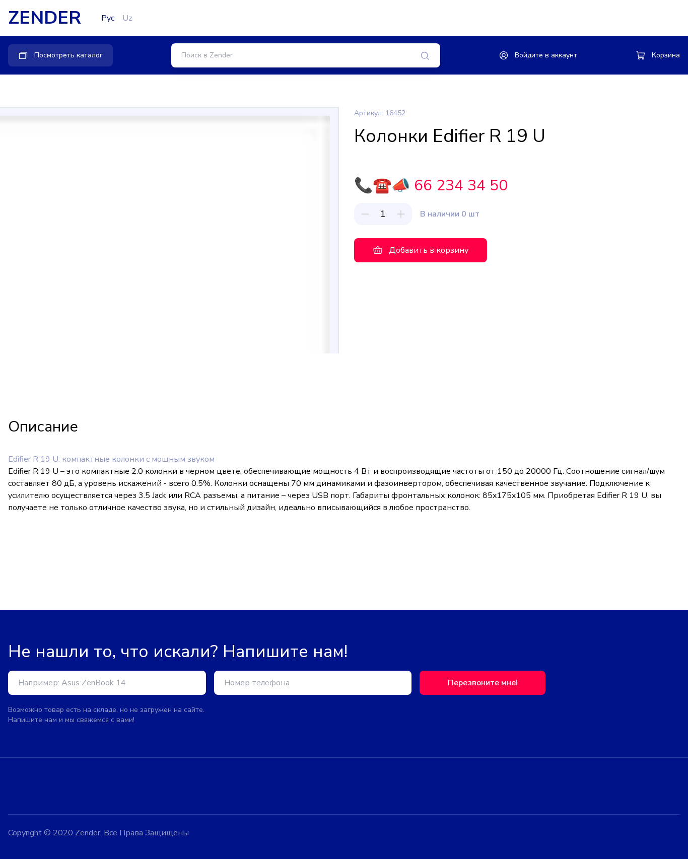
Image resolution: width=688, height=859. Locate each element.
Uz (127, 18)
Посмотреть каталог (68, 55)
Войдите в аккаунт (546, 55)
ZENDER (44, 18)
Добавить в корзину (428, 250)
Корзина (666, 55)
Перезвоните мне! (483, 682)
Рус (107, 18)
